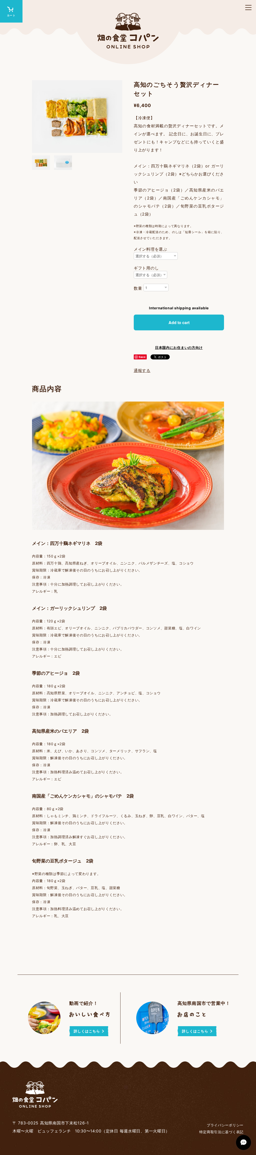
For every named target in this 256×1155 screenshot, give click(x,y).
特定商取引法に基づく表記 (221, 1132)
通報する (142, 370)
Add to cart (179, 322)
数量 (138, 288)
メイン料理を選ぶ (150, 249)
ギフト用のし (146, 267)
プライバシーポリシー (225, 1125)
